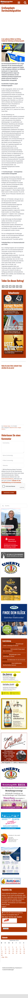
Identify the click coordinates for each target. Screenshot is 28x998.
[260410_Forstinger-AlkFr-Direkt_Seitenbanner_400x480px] (14, 699)
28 (20, 953)
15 (24, 949)
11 (9, 949)
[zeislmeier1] (10, 879)
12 (13, 949)
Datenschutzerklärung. (7, 478)
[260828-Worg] (13, 335)
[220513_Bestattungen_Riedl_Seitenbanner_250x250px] (14, 784)
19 (13, 951)
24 (5, 953)
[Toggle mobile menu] (19, 2)
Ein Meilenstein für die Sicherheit (16, 660)
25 (9, 953)
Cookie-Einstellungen (8, 969)
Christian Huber (6, 426)
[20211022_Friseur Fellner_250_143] (10, 833)
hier (8, 904)
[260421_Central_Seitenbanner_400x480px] (14, 733)
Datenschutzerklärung (17, 912)
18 (9, 951)
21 (20, 951)
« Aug (2, 957)
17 (5, 951)
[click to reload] (9, 920)
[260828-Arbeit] (13, 315)
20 (16, 951)
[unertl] (10, 562)
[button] (3, 286)
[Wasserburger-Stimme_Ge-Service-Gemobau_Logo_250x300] (10, 672)
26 (13, 953)
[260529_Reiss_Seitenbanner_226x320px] (10, 848)
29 (24, 953)
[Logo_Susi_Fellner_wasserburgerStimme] (10, 813)
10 (5, 949)
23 (1, 953)
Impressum (18, 968)
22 (24, 951)
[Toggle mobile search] (25, 2)
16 (1, 951)
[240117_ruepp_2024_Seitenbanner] (10, 578)
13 (16, 949)
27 (16, 953)
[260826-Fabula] (13, 296)
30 (1, 955)
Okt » (6, 957)
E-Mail (4, 906)
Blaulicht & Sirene (13, 427)
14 (20, 949)
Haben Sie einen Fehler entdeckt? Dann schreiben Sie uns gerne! (11, 367)
